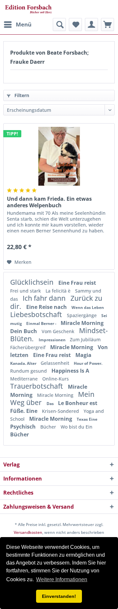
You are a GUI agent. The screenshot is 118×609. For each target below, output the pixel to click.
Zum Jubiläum (85, 339)
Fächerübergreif (28, 347)
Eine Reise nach (47, 307)
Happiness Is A (70, 370)
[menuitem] (17, 24)
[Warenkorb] (107, 24)
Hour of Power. (88, 363)
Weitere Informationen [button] (61, 579)
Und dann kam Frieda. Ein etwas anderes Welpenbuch (49, 202)
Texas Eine (87, 419)
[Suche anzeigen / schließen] (59, 24)
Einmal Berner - (41, 323)
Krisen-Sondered (61, 411)
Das (51, 403)
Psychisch (23, 426)
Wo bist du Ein (76, 427)
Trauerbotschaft (37, 386)
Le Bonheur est (77, 403)
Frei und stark (26, 291)
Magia (83, 355)
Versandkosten (28, 532)
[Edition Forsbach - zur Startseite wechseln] (28, 9)
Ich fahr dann (45, 298)
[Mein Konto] (91, 24)
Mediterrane (24, 379)
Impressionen (53, 340)
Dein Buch (24, 331)
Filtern (21, 95)
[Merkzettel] (75, 24)
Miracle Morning (82, 323)
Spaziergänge (82, 315)
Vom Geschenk (59, 331)
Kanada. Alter (23, 363)
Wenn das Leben (87, 307)
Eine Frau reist (77, 282)
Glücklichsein (32, 282)
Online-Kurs (55, 379)
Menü (23, 24)
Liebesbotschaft (37, 314)
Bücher (48, 427)
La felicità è (59, 291)
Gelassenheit (55, 363)
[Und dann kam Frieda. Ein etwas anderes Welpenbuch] (59, 156)
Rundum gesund (29, 371)
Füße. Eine (24, 410)
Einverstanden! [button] (59, 596)
